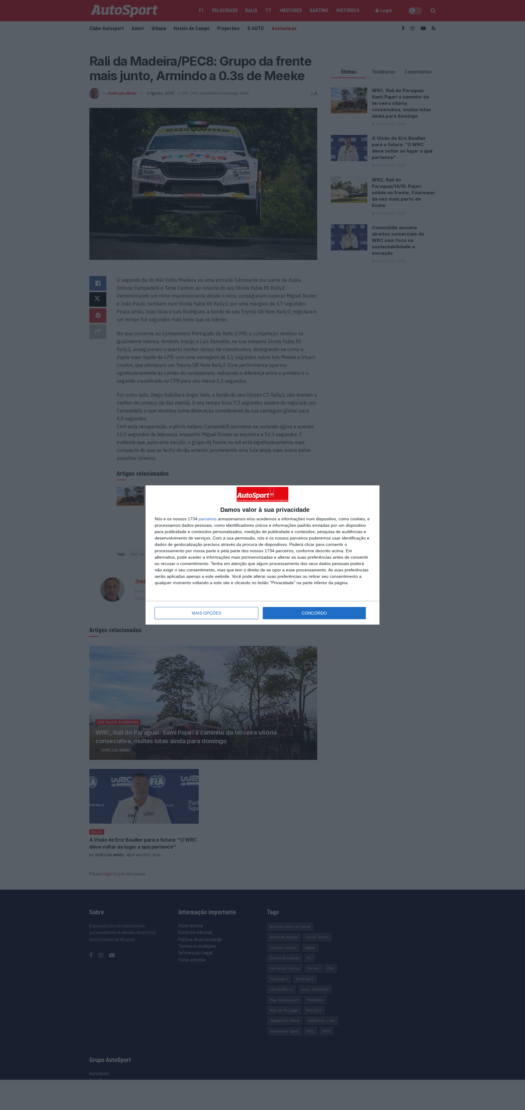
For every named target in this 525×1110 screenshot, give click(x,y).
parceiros (208, 519)
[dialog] (262, 555)
